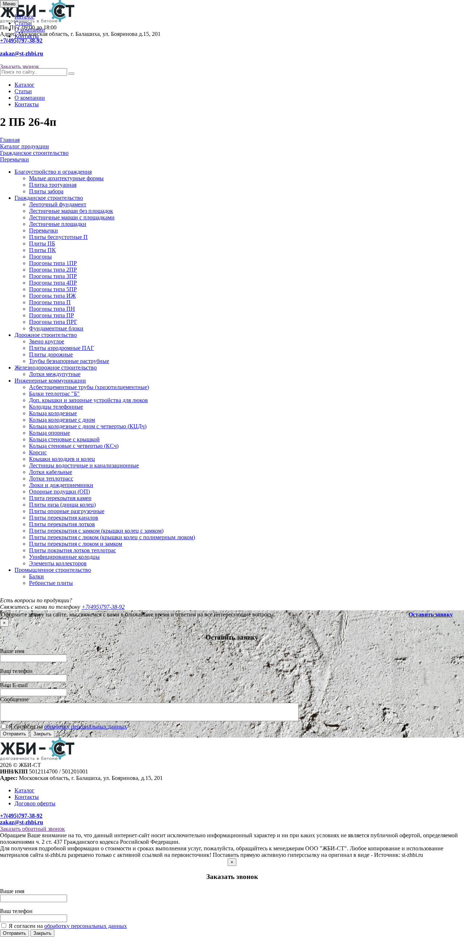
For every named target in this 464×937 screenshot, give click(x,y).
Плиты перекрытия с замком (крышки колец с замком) (96, 531)
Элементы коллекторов (58, 563)
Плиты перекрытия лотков (62, 524)
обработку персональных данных (85, 726)
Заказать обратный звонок (32, 829)
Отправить (14, 733)
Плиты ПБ (42, 243)
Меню (9, 4)
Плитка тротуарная (52, 185)
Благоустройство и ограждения (53, 172)
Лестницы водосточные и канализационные (84, 465)
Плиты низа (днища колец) (62, 504)
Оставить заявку (431, 614)
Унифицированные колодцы (64, 557)
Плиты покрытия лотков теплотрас (72, 550)
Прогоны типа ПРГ (53, 322)
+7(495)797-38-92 (21, 40)
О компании (29, 29)
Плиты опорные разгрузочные (66, 511)
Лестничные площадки (57, 224)
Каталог (24, 16)
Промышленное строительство (52, 570)
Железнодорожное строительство (55, 367)
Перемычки (43, 230)
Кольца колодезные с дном (62, 420)
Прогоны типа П (50, 302)
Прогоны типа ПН (52, 309)
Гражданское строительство (48, 198)
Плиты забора (46, 191)
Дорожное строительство (45, 335)
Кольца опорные (49, 433)
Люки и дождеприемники (61, 485)
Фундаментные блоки (56, 328)
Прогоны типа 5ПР (53, 289)
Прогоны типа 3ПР (53, 276)
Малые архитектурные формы (66, 178)
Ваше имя (12, 651)
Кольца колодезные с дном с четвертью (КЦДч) (87, 426)
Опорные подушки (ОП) (59, 491)
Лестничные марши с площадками (72, 217)
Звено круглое (46, 341)
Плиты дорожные (51, 354)
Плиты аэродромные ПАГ (61, 348)
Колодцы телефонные (56, 407)
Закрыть (42, 733)
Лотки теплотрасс (51, 478)
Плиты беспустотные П (58, 237)
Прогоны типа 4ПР (53, 283)
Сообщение (14, 699)
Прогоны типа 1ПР (53, 263)
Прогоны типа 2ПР (53, 270)
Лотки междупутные (54, 374)
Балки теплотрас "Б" (54, 394)
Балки (36, 576)
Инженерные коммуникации (50, 380)
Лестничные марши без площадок (71, 211)
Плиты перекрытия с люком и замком (75, 544)
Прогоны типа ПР (51, 315)
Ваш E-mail (14, 685)
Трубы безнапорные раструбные (69, 361)
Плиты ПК (42, 250)
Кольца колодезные (53, 413)
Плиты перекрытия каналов (63, 518)
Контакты (26, 36)
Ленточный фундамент (57, 204)
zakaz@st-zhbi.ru (21, 53)
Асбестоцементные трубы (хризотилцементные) (89, 387)
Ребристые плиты (51, 583)
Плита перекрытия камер (60, 498)
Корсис (38, 452)
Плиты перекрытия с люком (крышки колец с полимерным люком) (112, 537)
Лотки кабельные (50, 472)
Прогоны (40, 256)
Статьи (23, 23)
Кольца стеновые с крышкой (64, 439)
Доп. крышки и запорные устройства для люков (88, 400)
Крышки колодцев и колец (62, 459)
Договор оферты (34, 803)
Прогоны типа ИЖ (52, 296)
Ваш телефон (16, 671)
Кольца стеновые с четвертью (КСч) (74, 446)
